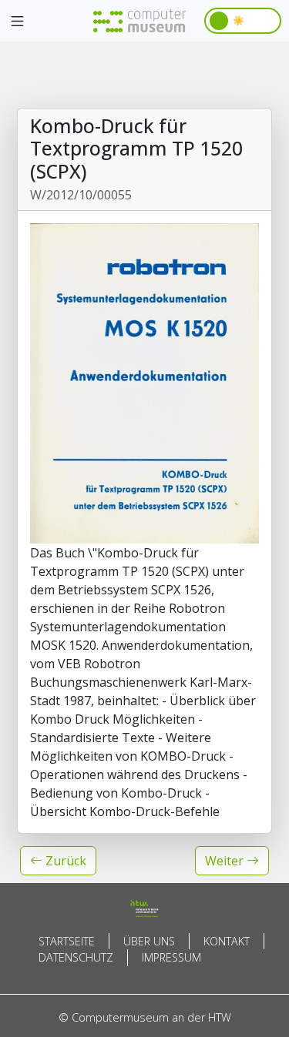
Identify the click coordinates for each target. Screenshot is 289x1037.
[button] (58, 860)
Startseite (67, 941)
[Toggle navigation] (17, 21)
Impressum (171, 957)
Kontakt (226, 941)
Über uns (149, 941)
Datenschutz (76, 957)
